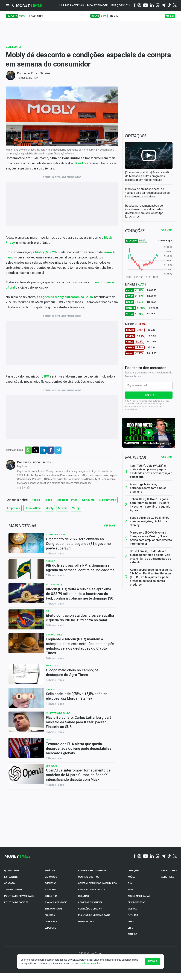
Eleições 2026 (120, 5)
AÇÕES (131, 877)
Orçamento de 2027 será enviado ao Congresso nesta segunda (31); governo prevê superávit (78, 543)
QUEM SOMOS (11, 870)
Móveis (63, 508)
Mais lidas (135, 457)
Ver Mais (109, 525)
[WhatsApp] (157, 5)
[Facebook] (135, 5)
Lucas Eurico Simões (36, 73)
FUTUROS (133, 915)
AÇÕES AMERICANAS (139, 896)
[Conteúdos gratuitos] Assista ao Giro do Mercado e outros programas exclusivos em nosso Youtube (148, 176)
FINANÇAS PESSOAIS (56, 902)
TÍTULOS (132, 934)
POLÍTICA (50, 915)
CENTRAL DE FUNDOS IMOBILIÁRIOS (97, 883)
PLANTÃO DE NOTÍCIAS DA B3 (94, 915)
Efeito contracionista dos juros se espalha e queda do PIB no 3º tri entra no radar (80, 617)
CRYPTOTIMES (169, 870)
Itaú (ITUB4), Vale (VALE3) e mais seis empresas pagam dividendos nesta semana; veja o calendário (151, 471)
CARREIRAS (51, 921)
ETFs (130, 927)
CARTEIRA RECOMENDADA (92, 870)
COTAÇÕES (133, 870)
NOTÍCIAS (50, 870)
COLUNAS (83, 896)
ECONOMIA (50, 889)
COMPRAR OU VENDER (90, 902)
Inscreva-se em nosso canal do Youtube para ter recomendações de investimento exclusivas (147, 192)
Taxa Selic (52, 689)
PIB (47, 611)
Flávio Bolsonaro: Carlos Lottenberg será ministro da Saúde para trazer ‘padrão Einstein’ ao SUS (79, 722)
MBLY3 (51, 252)
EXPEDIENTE (10, 877)
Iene (48, 739)
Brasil (79, 163)
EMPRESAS (50, 883)
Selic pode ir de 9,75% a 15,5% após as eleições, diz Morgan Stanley (149, 521)
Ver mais (167, 457)
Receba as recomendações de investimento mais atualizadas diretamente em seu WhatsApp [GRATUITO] (144, 211)
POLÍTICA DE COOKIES (16, 902)
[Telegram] (163, 5)
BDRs (130, 889)
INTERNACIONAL (53, 908)
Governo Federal (56, 534)
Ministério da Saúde (58, 713)
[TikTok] (169, 856)
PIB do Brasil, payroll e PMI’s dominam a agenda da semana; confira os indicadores (80, 567)
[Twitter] (175, 5)
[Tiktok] (169, 5)
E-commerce (107, 500)
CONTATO (9, 883)
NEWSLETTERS (86, 921)
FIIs (130, 883)
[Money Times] (29, 5)
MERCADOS (51, 877)
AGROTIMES (167, 877)
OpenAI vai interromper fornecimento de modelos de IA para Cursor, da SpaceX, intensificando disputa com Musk (78, 775)
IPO (46, 376)
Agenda (50, 561)
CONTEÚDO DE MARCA (90, 908)
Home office (33, 508)
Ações (36, 500)
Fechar (152, 961)
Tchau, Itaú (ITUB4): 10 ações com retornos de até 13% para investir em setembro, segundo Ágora (150, 504)
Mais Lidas (52, 665)
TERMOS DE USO (13, 889)
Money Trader (97, 5)
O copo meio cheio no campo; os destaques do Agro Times (72, 672)
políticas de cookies (91, 963)
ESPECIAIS (50, 927)
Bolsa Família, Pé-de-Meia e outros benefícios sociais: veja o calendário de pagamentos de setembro (150, 556)
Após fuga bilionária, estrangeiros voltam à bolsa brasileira (148, 488)
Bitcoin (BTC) (54, 584)
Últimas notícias (71, 5)
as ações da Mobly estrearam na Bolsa (65, 297)
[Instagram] (139, 5)
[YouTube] (145, 5)
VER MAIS (167, 230)
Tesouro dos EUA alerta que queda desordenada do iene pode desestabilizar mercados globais (79, 748)
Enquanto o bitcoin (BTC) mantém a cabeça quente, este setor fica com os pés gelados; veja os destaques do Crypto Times (80, 646)
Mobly (39, 252)
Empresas (13, 508)
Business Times (67, 500)
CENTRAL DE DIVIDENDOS (92, 889)
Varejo (76, 508)
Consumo (13, 46)
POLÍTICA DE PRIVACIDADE (19, 896)
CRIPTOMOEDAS (136, 902)
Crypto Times (54, 634)
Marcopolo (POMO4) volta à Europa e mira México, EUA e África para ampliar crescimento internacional (151, 538)
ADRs (131, 921)
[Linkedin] (152, 5)
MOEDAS (132, 908)
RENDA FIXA (51, 896)
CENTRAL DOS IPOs (88, 877)
